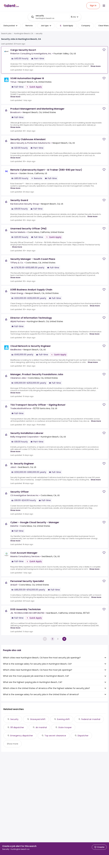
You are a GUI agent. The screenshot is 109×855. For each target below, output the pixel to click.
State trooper (65, 727)
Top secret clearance (55, 735)
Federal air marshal (90, 719)
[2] (64, 639)
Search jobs (6, 33)
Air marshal (41, 727)
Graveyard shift (37, 719)
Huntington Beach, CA (23, 33)
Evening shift (63, 719)
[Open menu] (104, 5)
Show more (95, 66)
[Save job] (104, 50)
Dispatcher (83, 735)
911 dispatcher (17, 727)
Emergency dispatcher (21, 735)
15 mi (73, 17)
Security (14, 719)
